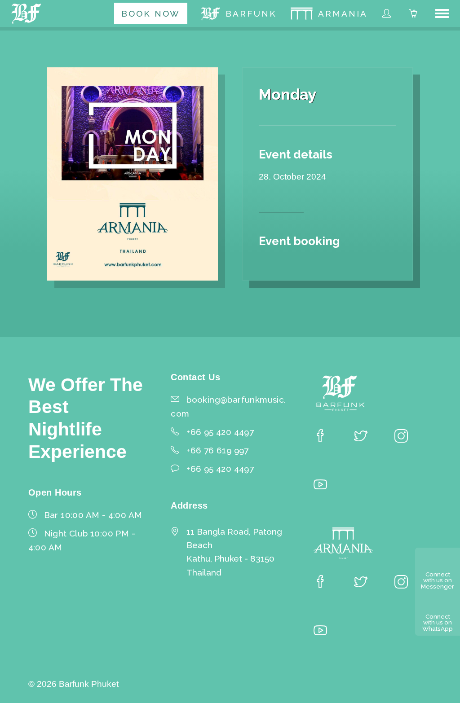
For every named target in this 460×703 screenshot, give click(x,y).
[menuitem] (150, 13)
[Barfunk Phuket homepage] (28, 13)
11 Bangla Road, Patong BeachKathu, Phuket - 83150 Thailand (234, 552)
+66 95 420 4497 (220, 469)
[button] (442, 13)
